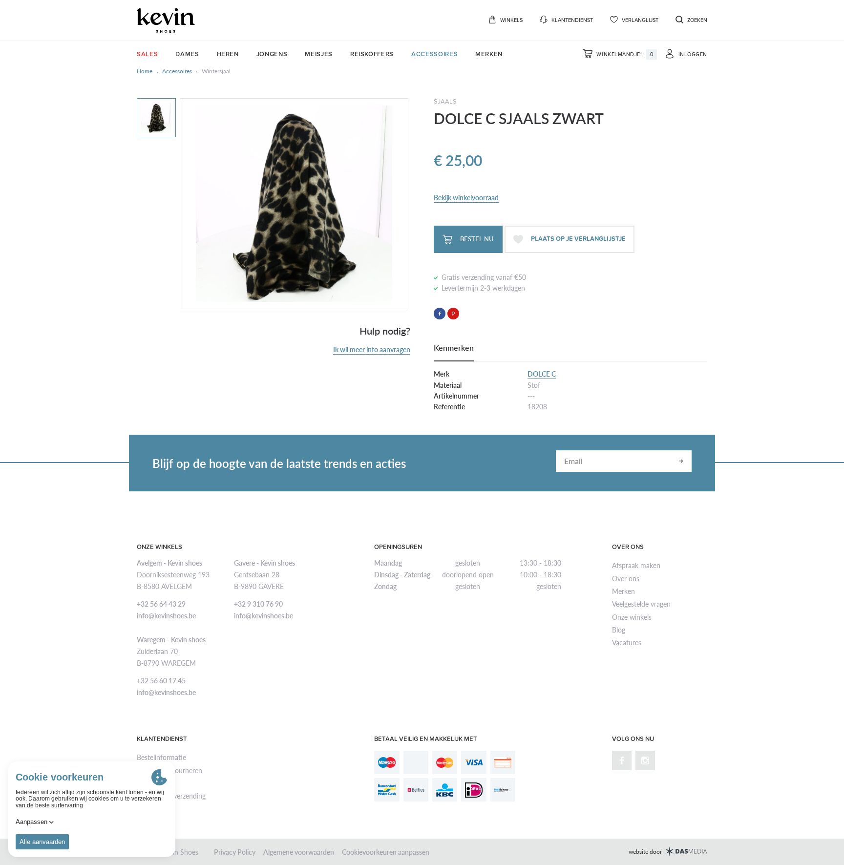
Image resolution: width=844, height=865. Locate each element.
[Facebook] (622, 760)
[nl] (166, 20)
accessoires (177, 71)
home (144, 71)
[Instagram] (645, 760)
